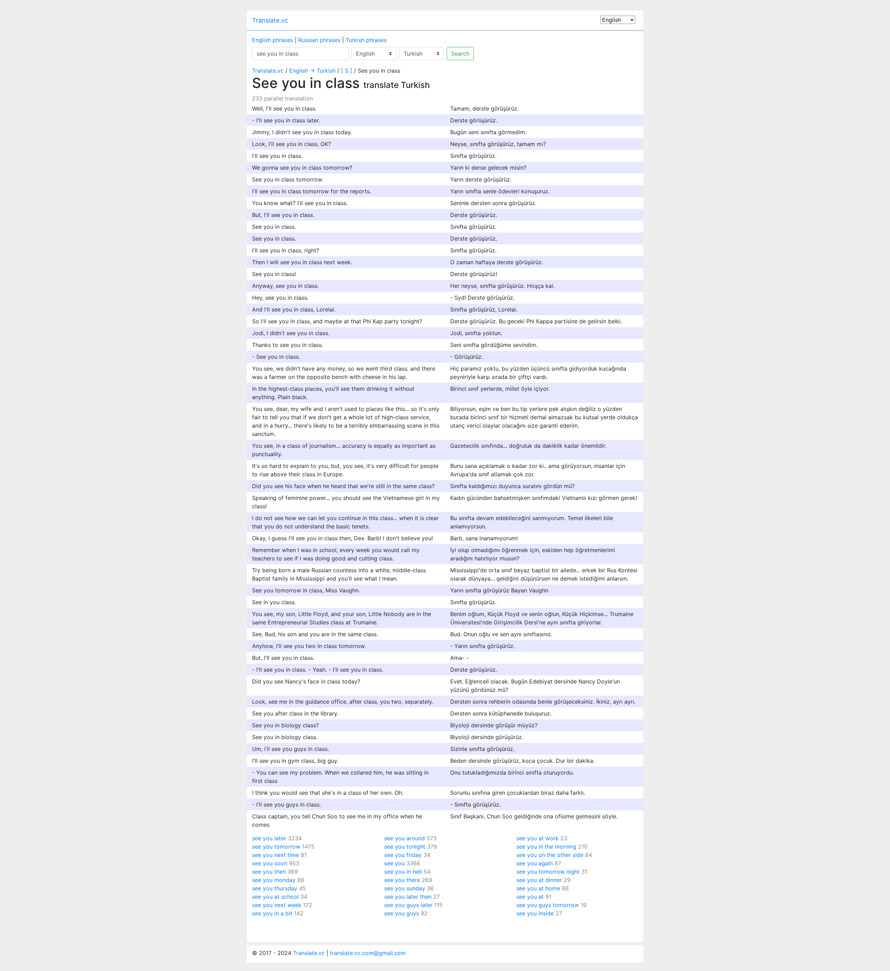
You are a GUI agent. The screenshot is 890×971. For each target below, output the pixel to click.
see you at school (275, 896)
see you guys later (408, 904)
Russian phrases (319, 40)
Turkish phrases (366, 40)
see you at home (538, 888)
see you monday (274, 879)
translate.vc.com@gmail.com (368, 952)
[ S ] (346, 70)
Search (460, 53)
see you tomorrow (276, 846)
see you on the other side (549, 854)
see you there (402, 879)
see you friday (403, 854)
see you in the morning (546, 846)
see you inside (535, 913)
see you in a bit (272, 913)
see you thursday (274, 888)
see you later (269, 838)
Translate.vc (270, 20)
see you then (269, 871)
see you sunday (404, 888)
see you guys (401, 913)
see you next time (275, 854)
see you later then (407, 896)
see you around (404, 838)
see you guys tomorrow (547, 904)
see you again (534, 863)
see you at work (537, 838)
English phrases (272, 40)
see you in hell (403, 871)
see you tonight (404, 846)
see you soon (269, 863)
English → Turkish (312, 70)
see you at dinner (539, 879)
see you (394, 863)
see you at (530, 896)
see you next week (276, 904)
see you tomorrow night (548, 871)
